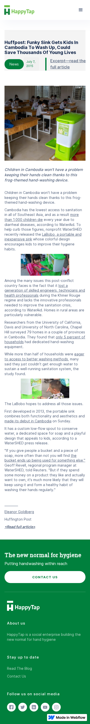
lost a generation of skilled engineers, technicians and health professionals (44, 290)
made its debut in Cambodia (28, 421)
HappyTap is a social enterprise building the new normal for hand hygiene (44, 637)
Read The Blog (19, 668)
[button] (80, 9)
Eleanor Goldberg (19, 512)
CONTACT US (45, 577)
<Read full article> (19, 527)
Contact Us (16, 676)
